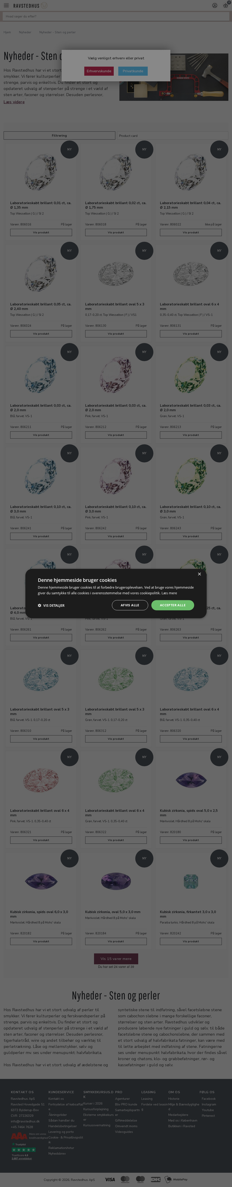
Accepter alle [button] (173, 605)
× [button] (199, 574)
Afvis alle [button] (130, 605)
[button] (51, 605)
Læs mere (169, 592)
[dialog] (116, 593)
